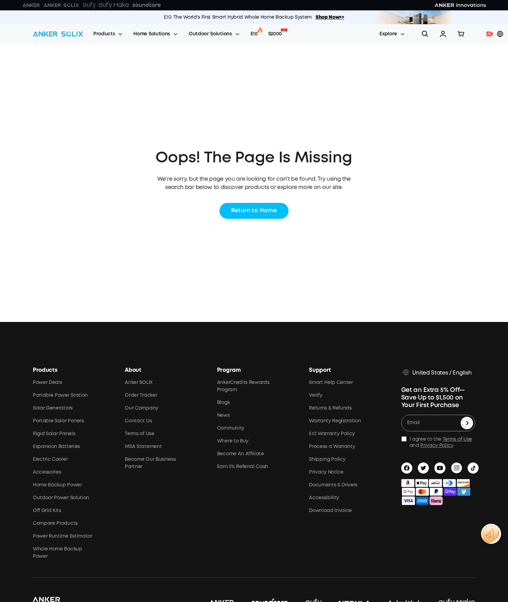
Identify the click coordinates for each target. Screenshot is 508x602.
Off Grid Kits (47, 511)
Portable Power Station (60, 395)
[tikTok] (473, 468)
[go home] (58, 33)
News (223, 415)
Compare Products (55, 523)
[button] (443, 34)
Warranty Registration (335, 421)
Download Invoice (330, 511)
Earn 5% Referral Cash (242, 467)
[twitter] (423, 468)
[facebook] (406, 468)
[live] (491, 34)
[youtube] (439, 468)
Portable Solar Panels (58, 421)
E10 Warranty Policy (332, 434)
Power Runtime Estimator (62, 536)
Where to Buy (232, 441)
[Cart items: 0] (461, 34)
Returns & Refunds (330, 408)
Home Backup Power (57, 485)
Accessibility (324, 498)
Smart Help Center (331, 382)
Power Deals (47, 382)
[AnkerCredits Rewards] (491, 534)
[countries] (501, 34)
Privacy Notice (326, 472)
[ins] (456, 468)
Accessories (47, 472)
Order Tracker (141, 395)
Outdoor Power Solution (61, 498)
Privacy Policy (436, 445)
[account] (443, 34)
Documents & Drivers (333, 485)
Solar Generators (53, 408)
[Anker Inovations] (31, 5)
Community (230, 428)
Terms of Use (139, 434)
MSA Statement (143, 446)
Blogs (223, 403)
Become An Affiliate (240, 454)
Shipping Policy (327, 459)
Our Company (141, 408)
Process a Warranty (332, 446)
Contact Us (138, 421)
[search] (425, 34)
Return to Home (254, 210)
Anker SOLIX (138, 382)
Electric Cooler (50, 459)
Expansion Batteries (56, 446)
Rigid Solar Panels (54, 434)
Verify (315, 395)
